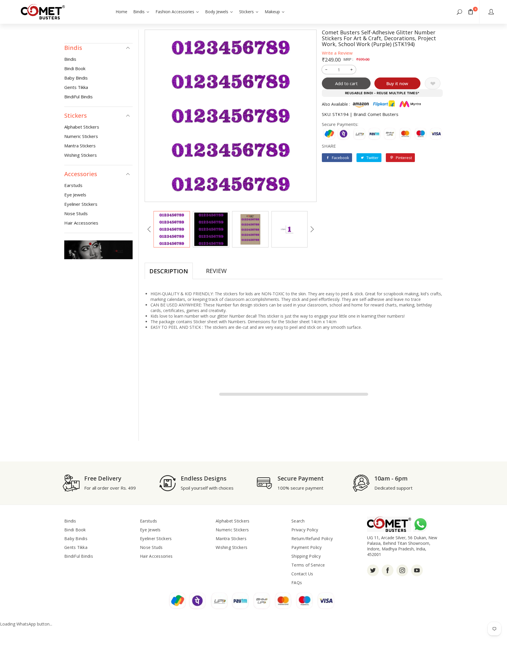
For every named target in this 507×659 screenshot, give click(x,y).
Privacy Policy (304, 529)
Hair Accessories (81, 223)
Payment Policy (306, 547)
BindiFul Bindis (78, 97)
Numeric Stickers (81, 136)
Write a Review (337, 53)
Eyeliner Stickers (80, 204)
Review (216, 271)
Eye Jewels (75, 195)
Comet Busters (383, 114)
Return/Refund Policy (312, 538)
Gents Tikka (76, 87)
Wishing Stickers (80, 155)
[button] (459, 12)
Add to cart (346, 83)
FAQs (296, 582)
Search (298, 521)
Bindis (70, 59)
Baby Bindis (76, 78)
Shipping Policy (306, 556)
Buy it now (397, 83)
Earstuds (73, 185)
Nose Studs (76, 213)
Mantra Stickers (80, 146)
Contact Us (302, 574)
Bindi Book (74, 68)
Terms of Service (308, 565)
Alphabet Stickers (81, 127)
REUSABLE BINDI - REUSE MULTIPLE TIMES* (382, 93)
